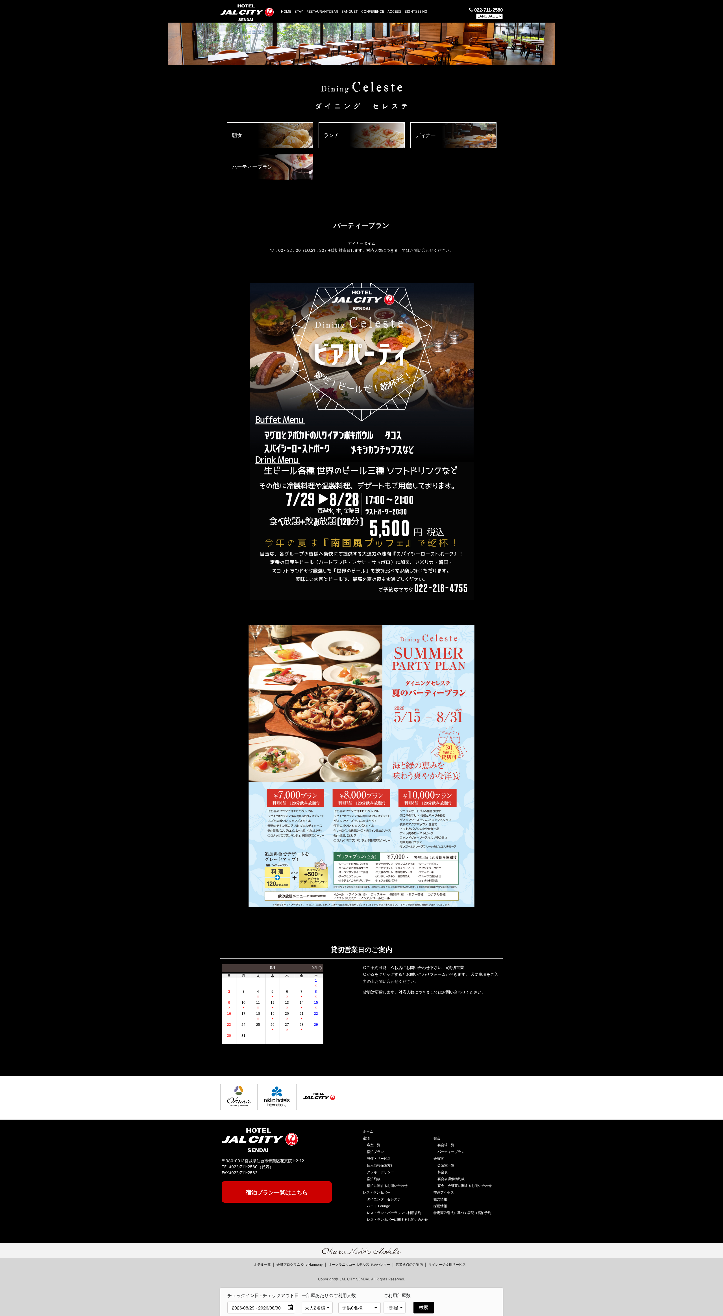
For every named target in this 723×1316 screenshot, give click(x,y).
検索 (423, 1307)
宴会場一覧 (445, 1145)
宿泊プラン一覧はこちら (277, 1192)
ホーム (368, 1131)
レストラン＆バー (376, 1192)
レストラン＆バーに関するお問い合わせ (397, 1219)
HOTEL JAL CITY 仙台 (247, 11)
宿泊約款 (373, 1179)
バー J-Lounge (378, 1206)
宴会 (437, 1138)
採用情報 (440, 1206)
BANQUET (349, 11)
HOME (286, 11)
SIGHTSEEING (416, 11)
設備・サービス (379, 1158)
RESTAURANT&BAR (322, 11)
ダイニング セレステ (384, 1199)
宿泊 (366, 1138)
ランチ (331, 135)
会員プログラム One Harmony (299, 1264)
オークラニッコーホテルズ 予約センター (359, 1264)
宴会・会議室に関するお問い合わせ (464, 1185)
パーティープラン (252, 167)
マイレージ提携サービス (447, 1264)
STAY (299, 11)
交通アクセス (444, 1192)
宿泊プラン (375, 1152)
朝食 (237, 135)
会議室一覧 (445, 1165)
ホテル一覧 (262, 1264)
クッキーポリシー (380, 1172)
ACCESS (394, 11)
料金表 (442, 1172)
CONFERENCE (372, 11)
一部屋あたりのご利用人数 (319, 1295)
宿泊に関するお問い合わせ (387, 1185)
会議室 (439, 1158)
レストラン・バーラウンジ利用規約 (394, 1213)
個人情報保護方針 (380, 1165)
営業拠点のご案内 (409, 1264)
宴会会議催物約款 (451, 1179)
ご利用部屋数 (397, 1295)
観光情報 (440, 1199)
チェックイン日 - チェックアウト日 (263, 1295)
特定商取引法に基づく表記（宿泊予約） (464, 1213)
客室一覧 (373, 1145)
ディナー (425, 135)
